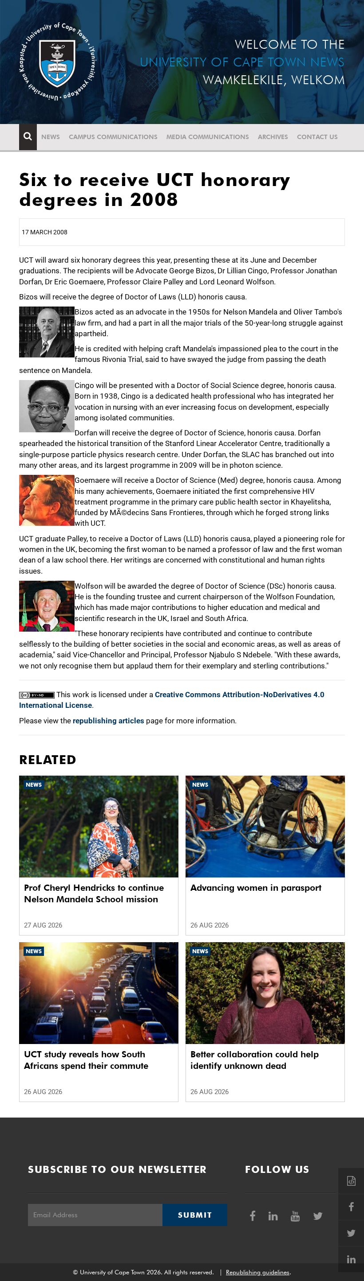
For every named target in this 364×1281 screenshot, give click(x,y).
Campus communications (113, 136)
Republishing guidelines (257, 1272)
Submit (195, 1215)
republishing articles (108, 720)
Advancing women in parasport (255, 887)
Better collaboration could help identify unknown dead (254, 1060)
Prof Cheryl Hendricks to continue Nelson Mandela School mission (94, 893)
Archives (273, 136)
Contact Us (317, 136)
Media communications (207, 136)
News (50, 136)
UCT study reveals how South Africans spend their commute (86, 1060)
